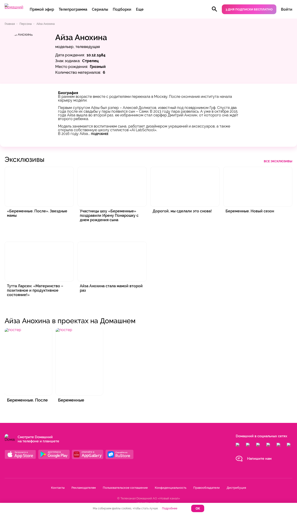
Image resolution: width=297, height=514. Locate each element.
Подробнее (99, 134)
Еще (140, 9)
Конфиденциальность (170, 487)
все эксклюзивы (278, 161)
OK (198, 508)
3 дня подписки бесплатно (249, 9)
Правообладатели (206, 487)
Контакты (58, 487)
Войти (286, 9)
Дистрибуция (236, 487)
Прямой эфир (42, 9)
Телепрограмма (73, 9)
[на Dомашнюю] (14, 7)
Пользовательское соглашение (125, 487)
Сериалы (100, 9)
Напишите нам (259, 459)
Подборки (122, 9)
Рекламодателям (83, 487)
